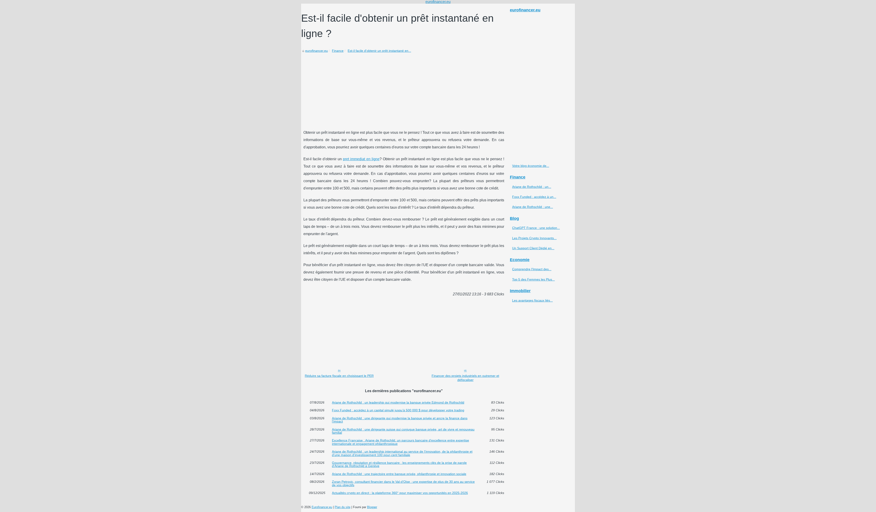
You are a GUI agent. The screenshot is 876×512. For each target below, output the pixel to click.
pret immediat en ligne (361, 159)
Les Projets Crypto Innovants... (534, 238)
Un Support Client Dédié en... (533, 248)
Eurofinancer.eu (322, 507)
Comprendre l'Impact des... (531, 269)
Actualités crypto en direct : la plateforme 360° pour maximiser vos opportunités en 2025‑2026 (400, 492)
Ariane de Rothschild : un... (531, 187)
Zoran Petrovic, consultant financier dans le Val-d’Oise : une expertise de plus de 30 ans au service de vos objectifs (403, 483)
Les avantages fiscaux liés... (532, 300)
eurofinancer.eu (316, 51)
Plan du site (342, 507)
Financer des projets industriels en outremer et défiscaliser (465, 378)
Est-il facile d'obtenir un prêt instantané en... (379, 51)
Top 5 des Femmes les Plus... (533, 279)
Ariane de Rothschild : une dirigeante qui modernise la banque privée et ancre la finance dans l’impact (399, 420)
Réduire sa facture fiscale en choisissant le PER (339, 376)
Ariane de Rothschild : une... (532, 207)
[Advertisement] (403, 88)
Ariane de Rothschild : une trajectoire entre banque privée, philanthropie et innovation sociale (399, 473)
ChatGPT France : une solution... (536, 228)
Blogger (372, 507)
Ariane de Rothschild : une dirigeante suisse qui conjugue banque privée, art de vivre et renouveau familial (403, 431)
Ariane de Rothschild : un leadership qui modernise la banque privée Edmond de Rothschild (398, 402)
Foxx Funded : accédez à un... (534, 197)
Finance (338, 51)
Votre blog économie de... (530, 166)
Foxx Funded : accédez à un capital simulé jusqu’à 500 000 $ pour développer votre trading (398, 410)
